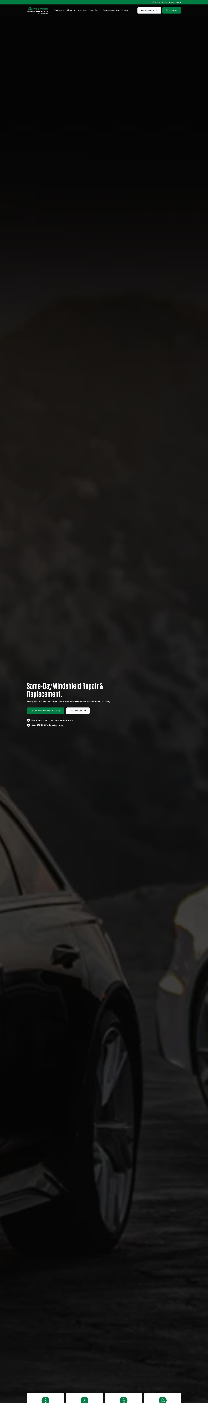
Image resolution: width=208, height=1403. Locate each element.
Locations (82, 10)
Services (58, 10)
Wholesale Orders (159, 2)
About (70, 10)
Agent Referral (175, 2)
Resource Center (111, 10)
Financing (93, 10)
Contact (125, 10)
